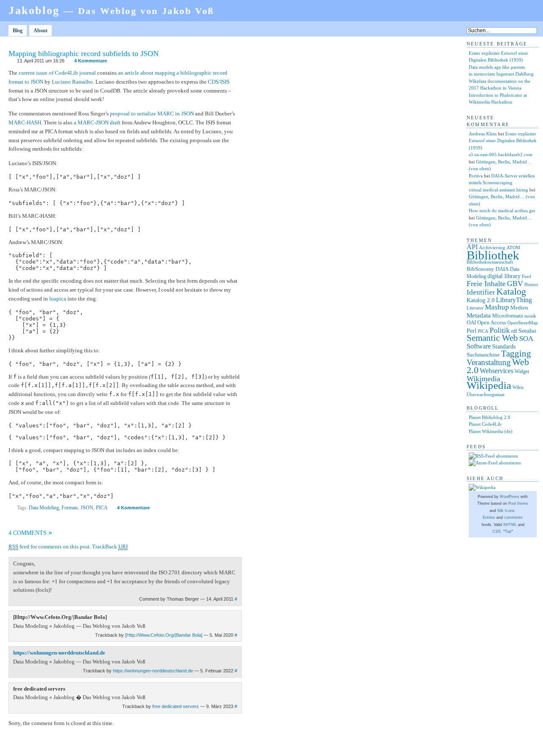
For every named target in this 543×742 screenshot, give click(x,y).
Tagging (516, 354)
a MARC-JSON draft (97, 122)
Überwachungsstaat (485, 394)
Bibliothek (493, 255)
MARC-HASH (24, 122)
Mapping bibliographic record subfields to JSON (83, 53)
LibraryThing (514, 300)
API (472, 247)
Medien (519, 307)
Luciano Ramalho (72, 82)
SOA (526, 338)
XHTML (510, 525)
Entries (489, 517)
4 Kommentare (90, 60)
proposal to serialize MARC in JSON (152, 113)
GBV (515, 283)
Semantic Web (492, 338)
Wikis (517, 387)
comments (513, 517)
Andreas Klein (483, 133)
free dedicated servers (175, 706)
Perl (471, 331)
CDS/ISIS (219, 82)
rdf (514, 331)
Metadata (479, 315)
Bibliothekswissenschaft (490, 261)
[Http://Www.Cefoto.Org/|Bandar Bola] (163, 635)
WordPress (509, 497)
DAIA (502, 269)
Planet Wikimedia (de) (490, 431)
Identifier (481, 292)
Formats (70, 508)
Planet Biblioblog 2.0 (489, 417)
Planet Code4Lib (485, 424)
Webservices (496, 370)
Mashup (497, 307)
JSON (87, 508)
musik (530, 315)
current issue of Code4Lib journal (57, 73)
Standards (503, 346)
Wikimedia (483, 378)
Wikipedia (489, 385)
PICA (101, 508)
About (41, 31)
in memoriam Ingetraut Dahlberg (501, 73)
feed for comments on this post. (49, 546)
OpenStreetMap (522, 322)
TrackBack (110, 546)
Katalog (511, 292)
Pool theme (518, 503)
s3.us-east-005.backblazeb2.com (500, 154)
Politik (500, 330)
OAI (471, 322)
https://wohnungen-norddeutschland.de (59, 652)
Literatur (475, 308)
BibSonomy (480, 269)
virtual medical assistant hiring (498, 189)
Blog (17, 31)
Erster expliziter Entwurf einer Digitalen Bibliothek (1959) (503, 140)
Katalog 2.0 (481, 300)
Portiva (476, 175)
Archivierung (492, 247)
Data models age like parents (497, 67)
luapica (57, 298)
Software (479, 346)
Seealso (527, 330)
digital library (504, 276)
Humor (531, 284)
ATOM (513, 247)
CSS (497, 531)
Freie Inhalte (486, 283)
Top (508, 531)
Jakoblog (111, 10)
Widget (522, 371)
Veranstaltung (489, 362)
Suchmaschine (483, 354)
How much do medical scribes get (502, 210)
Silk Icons (506, 511)
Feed (526, 276)
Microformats (507, 315)
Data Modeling (44, 508)
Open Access (491, 322)
